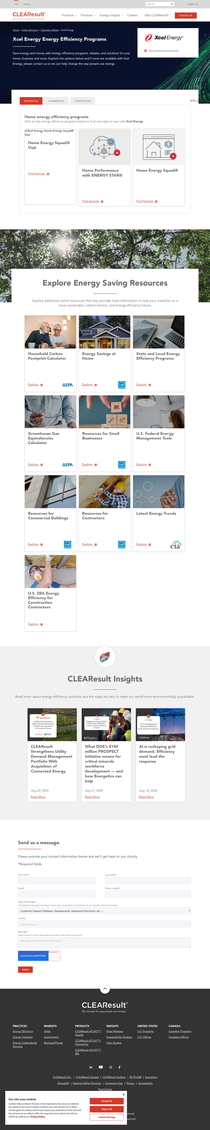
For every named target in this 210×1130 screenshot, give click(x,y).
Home (16, 30)
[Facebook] (119, 1067)
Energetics (151, 1077)
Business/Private (53, 1043)
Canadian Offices (179, 1037)
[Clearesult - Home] (105, 1007)
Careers (132, 15)
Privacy (130, 1083)
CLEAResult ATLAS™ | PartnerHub (88, 1043)
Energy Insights (110, 15)
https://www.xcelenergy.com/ (163, 50)
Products (68, 15)
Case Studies (113, 1043)
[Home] (29, 15)
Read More (38, 797)
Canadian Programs (180, 1031)
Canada (26, 4)
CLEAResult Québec (114, 1077)
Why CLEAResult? (156, 15)
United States (147, 1026)
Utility (47, 1031)
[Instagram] (110, 1067)
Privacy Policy (38, 1116)
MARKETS (50, 1026)
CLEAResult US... (62, 1077)
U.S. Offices (144, 1037)
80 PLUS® (135, 1077)
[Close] (124, 1094)
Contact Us (185, 15)
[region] (66, 1108)
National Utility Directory (87, 1083)
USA (16, 4)
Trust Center (105, 1089)
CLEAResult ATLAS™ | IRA (88, 1052)
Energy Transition (23, 1037)
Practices (87, 15)
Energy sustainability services (25, 1045)
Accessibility (145, 1083)
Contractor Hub (114, 1083)
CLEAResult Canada (87, 1077)
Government (51, 1037)
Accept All (106, 1101)
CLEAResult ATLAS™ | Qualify (88, 1033)
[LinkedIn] (90, 1067)
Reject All (107, 1109)
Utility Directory (30, 30)
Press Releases (114, 1031)
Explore (33, 384)
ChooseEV (63, 1083)
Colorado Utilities (50, 30)
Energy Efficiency (23, 1031)
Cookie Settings (106, 1117)
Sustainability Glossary (119, 1037)
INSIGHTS (112, 1026)
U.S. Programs (145, 1031)
